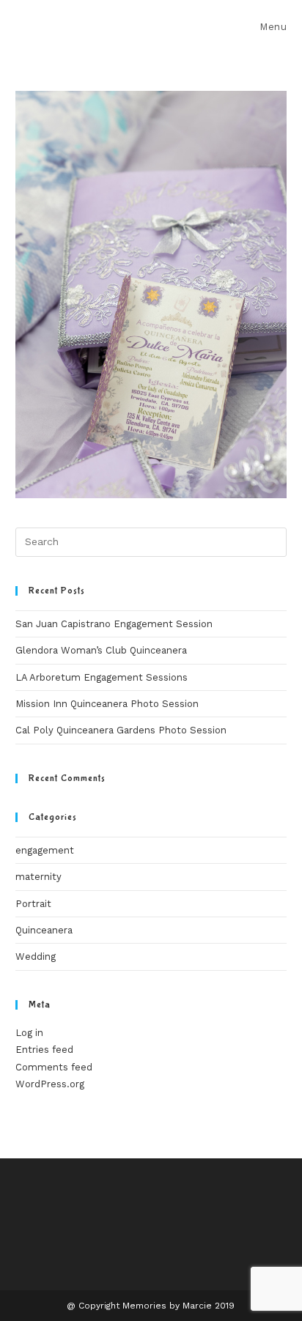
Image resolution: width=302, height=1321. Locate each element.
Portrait (33, 903)
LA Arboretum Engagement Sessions (101, 677)
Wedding (35, 956)
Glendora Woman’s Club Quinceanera (101, 650)
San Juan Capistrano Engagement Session (114, 623)
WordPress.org (49, 1083)
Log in (29, 1032)
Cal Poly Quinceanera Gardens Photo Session (120, 730)
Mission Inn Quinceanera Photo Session (107, 703)
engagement (44, 850)
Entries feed (44, 1049)
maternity (38, 876)
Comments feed (53, 1067)
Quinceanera (44, 930)
